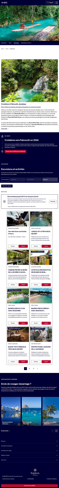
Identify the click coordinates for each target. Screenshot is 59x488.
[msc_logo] (4, 3)
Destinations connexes (26, 42)
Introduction (3, 42)
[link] (5, 424)
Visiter (10, 42)
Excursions (16, 42)
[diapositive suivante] (56, 430)
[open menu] (57, 3)
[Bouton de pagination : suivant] (37, 368)
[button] (50, 180)
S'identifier (52, 201)
